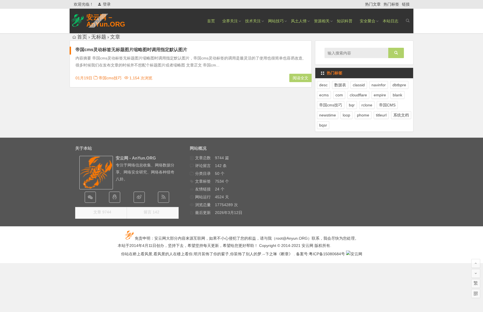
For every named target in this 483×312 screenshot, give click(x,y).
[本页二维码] (475, 293)
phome (363, 115)
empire (380, 95)
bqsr (323, 125)
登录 (107, 4)
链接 (406, 4)
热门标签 (391, 4)
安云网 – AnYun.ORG (105, 20)
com (339, 95)
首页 (211, 21)
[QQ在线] (114, 197)
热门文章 (373, 4)
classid (359, 85)
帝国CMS (387, 105)
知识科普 (344, 21)
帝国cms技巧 (110, 78)
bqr (352, 105)
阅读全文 (300, 78)
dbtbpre (399, 85)
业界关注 (230, 21)
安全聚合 (367, 21)
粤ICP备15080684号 (327, 254)
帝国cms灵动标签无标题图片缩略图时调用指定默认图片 (131, 49)
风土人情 (299, 21)
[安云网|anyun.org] (354, 254)
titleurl (381, 115)
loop (346, 115)
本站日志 (390, 21)
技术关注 (253, 21)
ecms (324, 95)
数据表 (340, 85)
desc (323, 85)
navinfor (378, 85)
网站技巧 (276, 21)
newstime (327, 115)
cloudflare (358, 95)
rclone (366, 105)
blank (397, 95)
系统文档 (401, 115)
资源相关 (322, 21)
